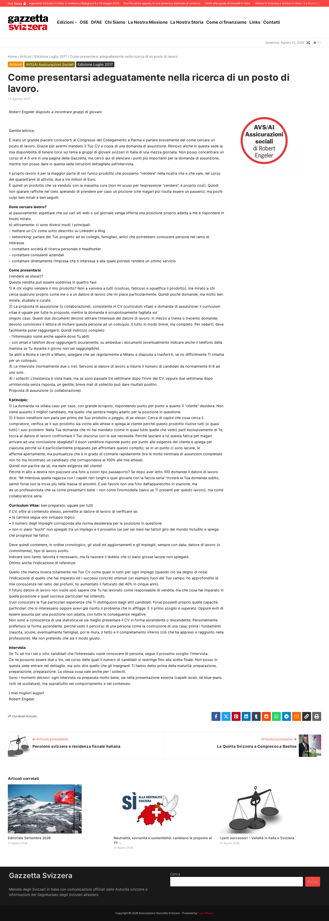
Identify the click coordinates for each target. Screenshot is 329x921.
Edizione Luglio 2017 (50, 56)
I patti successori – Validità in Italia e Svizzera (257, 838)
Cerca (175, 874)
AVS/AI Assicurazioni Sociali (49, 64)
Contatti (271, 22)
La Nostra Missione (148, 22)
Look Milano (206, 913)
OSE (84, 22)
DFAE (96, 22)
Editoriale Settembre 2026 (29, 838)
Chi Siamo (115, 22)
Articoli (26, 56)
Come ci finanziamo (226, 22)
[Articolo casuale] (308, 42)
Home (12, 56)
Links (255, 22)
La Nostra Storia (186, 22)
